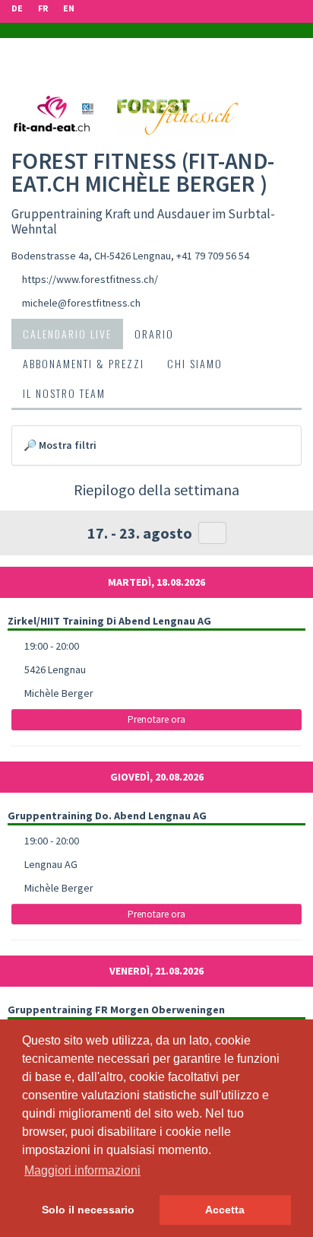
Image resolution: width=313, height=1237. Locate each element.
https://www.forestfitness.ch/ (90, 279)
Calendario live (67, 334)
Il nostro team (64, 393)
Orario (154, 334)
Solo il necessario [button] (88, 1210)
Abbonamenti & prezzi (83, 363)
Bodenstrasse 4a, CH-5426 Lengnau (91, 255)
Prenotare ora (156, 719)
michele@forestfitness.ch (81, 303)
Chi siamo (195, 363)
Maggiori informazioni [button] (82, 1170)
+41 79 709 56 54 (212, 255)
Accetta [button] (225, 1210)
